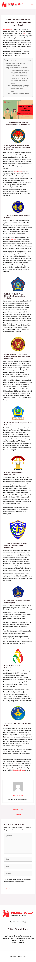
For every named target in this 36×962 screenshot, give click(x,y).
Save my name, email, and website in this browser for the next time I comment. (17, 882)
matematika (12, 239)
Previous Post (18, 809)
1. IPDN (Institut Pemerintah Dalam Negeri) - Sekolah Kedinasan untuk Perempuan (20, 71)
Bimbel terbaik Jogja (19, 770)
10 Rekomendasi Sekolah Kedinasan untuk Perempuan (18, 68)
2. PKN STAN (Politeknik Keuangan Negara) (20, 73)
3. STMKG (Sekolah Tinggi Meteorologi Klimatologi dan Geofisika (19, 76)
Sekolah (25, 33)
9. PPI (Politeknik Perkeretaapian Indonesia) (20, 93)
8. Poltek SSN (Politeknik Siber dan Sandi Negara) (19, 91)
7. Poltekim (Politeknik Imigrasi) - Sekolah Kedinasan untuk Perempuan (19, 87)
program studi (18, 171)
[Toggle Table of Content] (28, 60)
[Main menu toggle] (32, 4)
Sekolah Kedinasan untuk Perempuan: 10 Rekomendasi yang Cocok (17, 64)
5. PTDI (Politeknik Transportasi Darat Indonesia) (19, 83)
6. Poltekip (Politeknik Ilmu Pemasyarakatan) (20, 85)
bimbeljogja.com (8, 29)
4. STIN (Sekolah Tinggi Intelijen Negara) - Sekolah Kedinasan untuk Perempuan (19, 79)
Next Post (18, 814)
